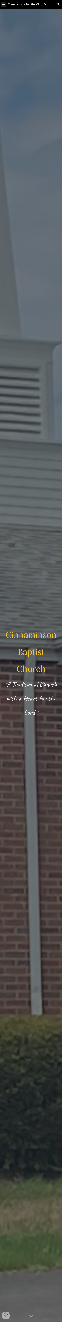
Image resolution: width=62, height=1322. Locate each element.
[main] (31, 665)
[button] (4, 4)
